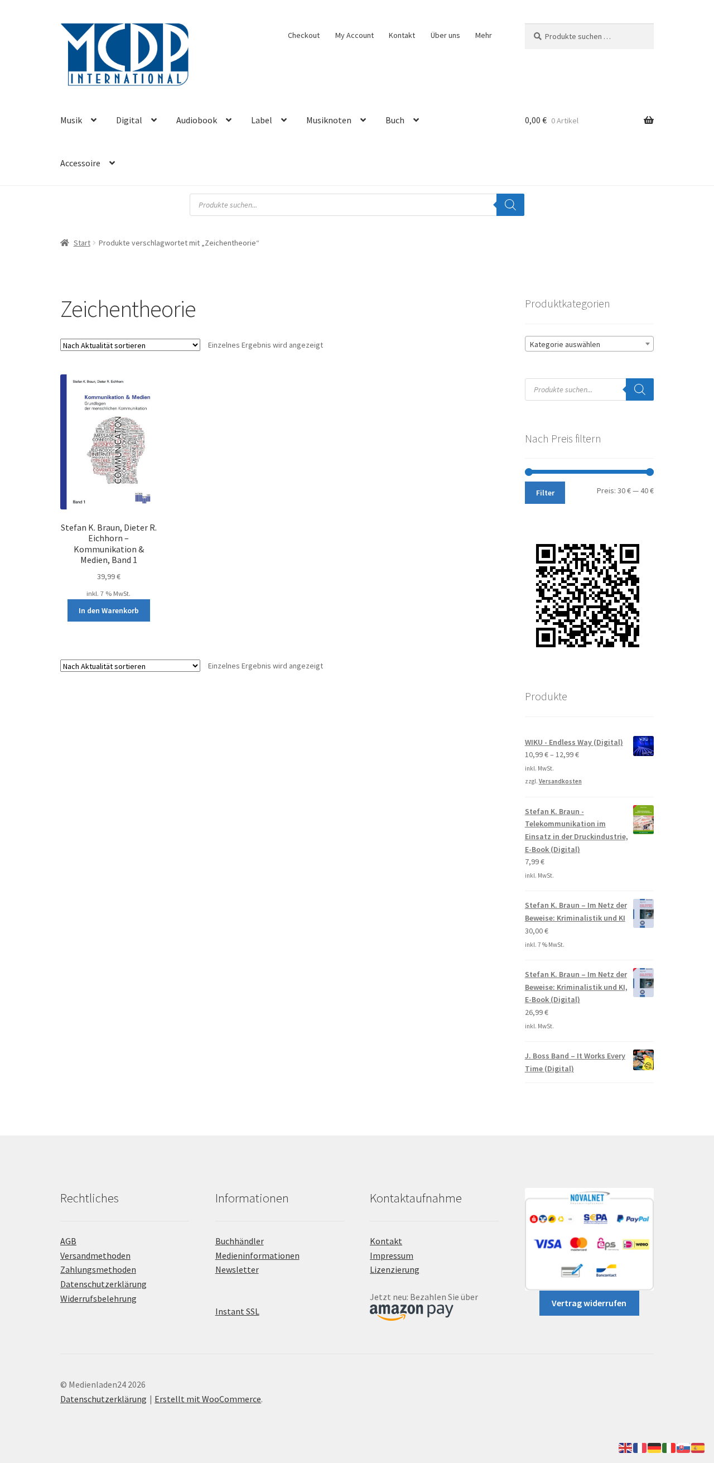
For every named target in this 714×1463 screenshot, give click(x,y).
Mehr (483, 35)
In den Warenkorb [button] (109, 610)
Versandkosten (560, 781)
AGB (68, 1241)
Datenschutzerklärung (103, 1283)
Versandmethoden (95, 1255)
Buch (394, 120)
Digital (129, 120)
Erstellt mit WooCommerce (208, 1398)
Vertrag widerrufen (589, 1302)
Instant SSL (237, 1311)
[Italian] (669, 1446)
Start (82, 243)
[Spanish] (698, 1446)
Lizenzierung (394, 1269)
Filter (545, 493)
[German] (655, 1446)
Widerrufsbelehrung (98, 1298)
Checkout (304, 35)
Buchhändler (239, 1241)
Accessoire (80, 163)
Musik (71, 120)
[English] (626, 1446)
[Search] (510, 205)
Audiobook (196, 120)
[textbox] (589, 344)
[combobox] (589, 344)
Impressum (391, 1255)
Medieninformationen (257, 1255)
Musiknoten (328, 120)
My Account (354, 35)
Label (261, 120)
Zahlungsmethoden (98, 1269)
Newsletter (237, 1269)
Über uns (445, 35)
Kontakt (402, 35)
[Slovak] (684, 1446)
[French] (640, 1446)
